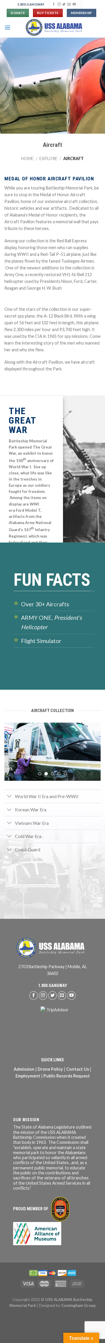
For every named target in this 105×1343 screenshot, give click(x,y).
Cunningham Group (78, 1305)
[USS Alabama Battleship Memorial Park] (55, 27)
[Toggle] (9, 796)
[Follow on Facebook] (53, 4)
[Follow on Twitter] (64, 4)
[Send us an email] (69, 4)
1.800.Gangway (31, 4)
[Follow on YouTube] (74, 4)
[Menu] (7, 27)
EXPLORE (48, 158)
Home (27, 158)
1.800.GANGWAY (52, 985)
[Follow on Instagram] (59, 4)
